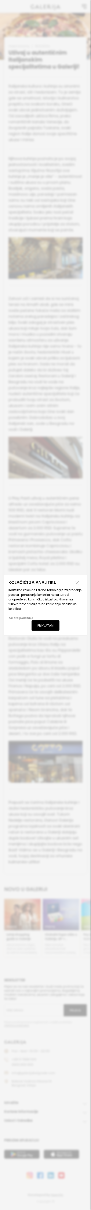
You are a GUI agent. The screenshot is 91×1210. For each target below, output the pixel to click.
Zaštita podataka (20, 618)
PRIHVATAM (45, 625)
